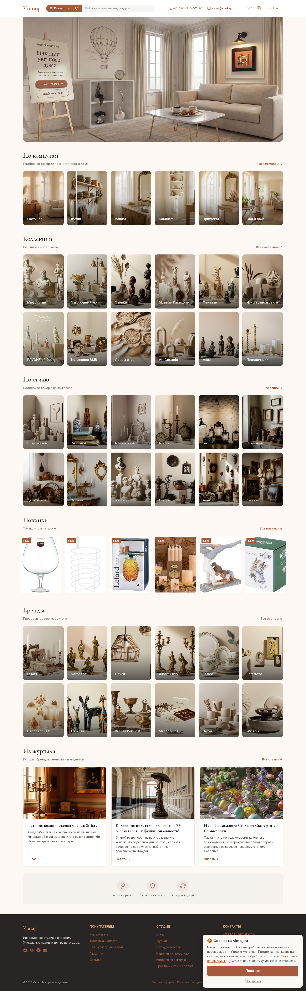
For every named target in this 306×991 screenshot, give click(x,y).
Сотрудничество (168, 947)
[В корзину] (56, 587)
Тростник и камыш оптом (174, 966)
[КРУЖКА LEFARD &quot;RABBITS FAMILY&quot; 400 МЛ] (265, 564)
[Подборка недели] (52, 93)
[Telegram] (38, 951)
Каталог (60, 8)
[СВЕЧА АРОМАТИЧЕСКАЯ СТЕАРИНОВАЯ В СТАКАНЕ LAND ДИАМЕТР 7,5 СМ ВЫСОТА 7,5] (175, 564)
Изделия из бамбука (171, 959)
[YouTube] (45, 951)
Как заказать (99, 934)
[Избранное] (249, 8)
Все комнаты (269, 163)
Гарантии (96, 953)
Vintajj (31, 8)
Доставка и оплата (103, 941)
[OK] (32, 951)
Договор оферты (163, 982)
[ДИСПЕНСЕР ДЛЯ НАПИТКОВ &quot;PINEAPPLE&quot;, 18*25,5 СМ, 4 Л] (130, 564)
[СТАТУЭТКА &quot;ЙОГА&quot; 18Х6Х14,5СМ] (220, 564)
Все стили (271, 388)
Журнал (162, 941)
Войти (273, 8)
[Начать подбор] (51, 84)
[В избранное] (56, 541)
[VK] (25, 951)
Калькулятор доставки (106, 947)
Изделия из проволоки (172, 953)
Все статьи (270, 759)
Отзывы (95, 959)
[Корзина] (259, 8)
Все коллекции (267, 247)
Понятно (253, 971)
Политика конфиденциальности (196, 982)
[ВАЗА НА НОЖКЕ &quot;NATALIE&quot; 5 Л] (40, 564)
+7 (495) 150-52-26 (187, 8)
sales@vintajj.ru (223, 8)
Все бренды (270, 618)
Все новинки (269, 528)
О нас (160, 934)
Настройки (254, 981)
